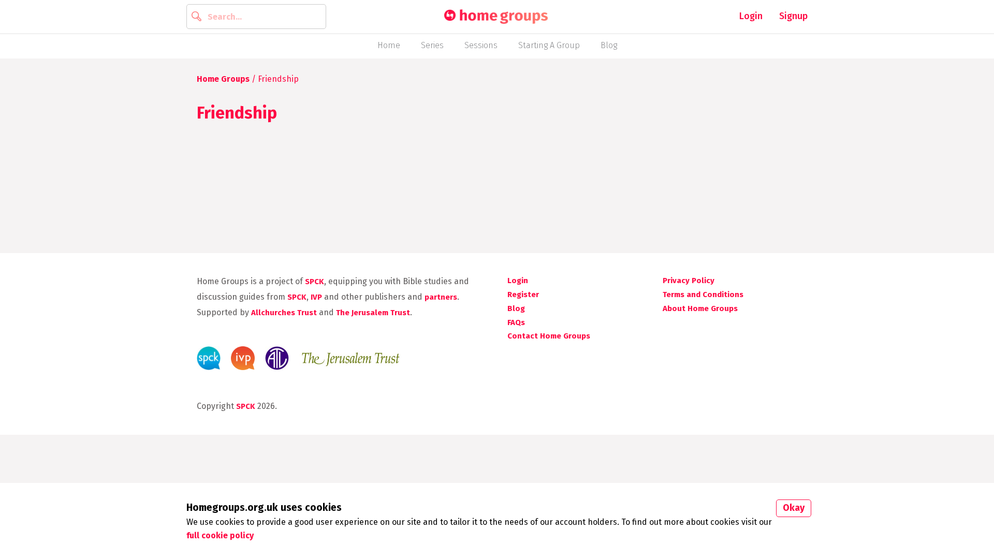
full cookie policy (220, 535)
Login (751, 16)
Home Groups (223, 79)
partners (441, 297)
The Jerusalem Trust (373, 312)
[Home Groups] (496, 16)
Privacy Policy (688, 280)
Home (388, 45)
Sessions (481, 45)
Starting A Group (549, 45)
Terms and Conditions (703, 294)
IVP (316, 297)
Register (523, 294)
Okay (794, 507)
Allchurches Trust (284, 312)
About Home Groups (700, 308)
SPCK (314, 281)
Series (432, 45)
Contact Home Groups (548, 336)
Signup (793, 16)
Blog (609, 45)
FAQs (516, 322)
